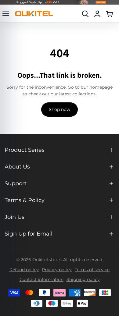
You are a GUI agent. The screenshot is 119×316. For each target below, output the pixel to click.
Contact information (41, 279)
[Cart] (109, 14)
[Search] (85, 14)
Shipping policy (83, 279)
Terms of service (92, 269)
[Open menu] (6, 14)
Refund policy (24, 269)
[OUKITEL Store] (34, 13)
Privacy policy (57, 269)
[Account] (97, 14)
